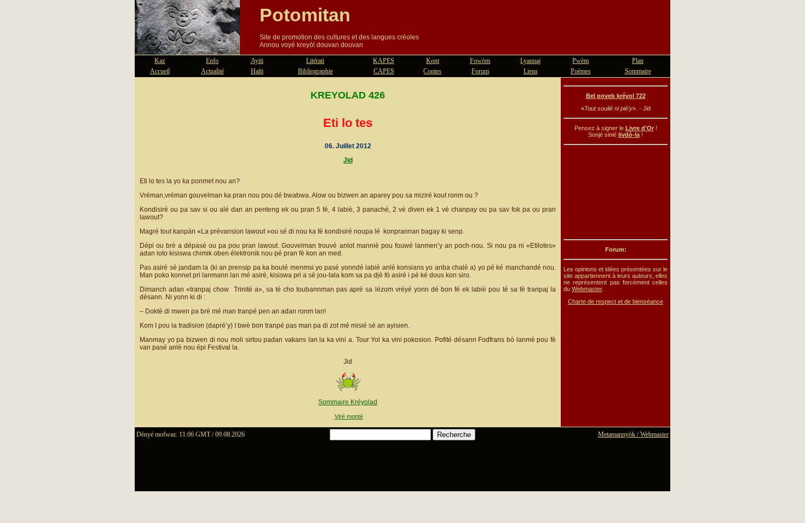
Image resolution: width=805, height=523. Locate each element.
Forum (480, 71)
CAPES (383, 71)
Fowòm (480, 61)
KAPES (383, 61)
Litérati (315, 61)
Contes (432, 71)
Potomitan (305, 14)
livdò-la (629, 134)
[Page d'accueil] (187, 48)
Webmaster (587, 289)
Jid (348, 160)
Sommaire (638, 71)
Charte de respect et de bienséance (615, 301)
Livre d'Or (639, 128)
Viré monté (349, 416)
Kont (432, 61)
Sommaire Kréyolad (347, 402)
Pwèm (580, 61)
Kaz (159, 61)
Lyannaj (530, 61)
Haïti (257, 71)
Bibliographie (315, 71)
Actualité (212, 71)
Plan (637, 61)
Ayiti (257, 61)
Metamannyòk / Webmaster (633, 434)
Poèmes (581, 71)
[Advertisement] (615, 192)
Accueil (160, 71)
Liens (531, 71)
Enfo (212, 61)
